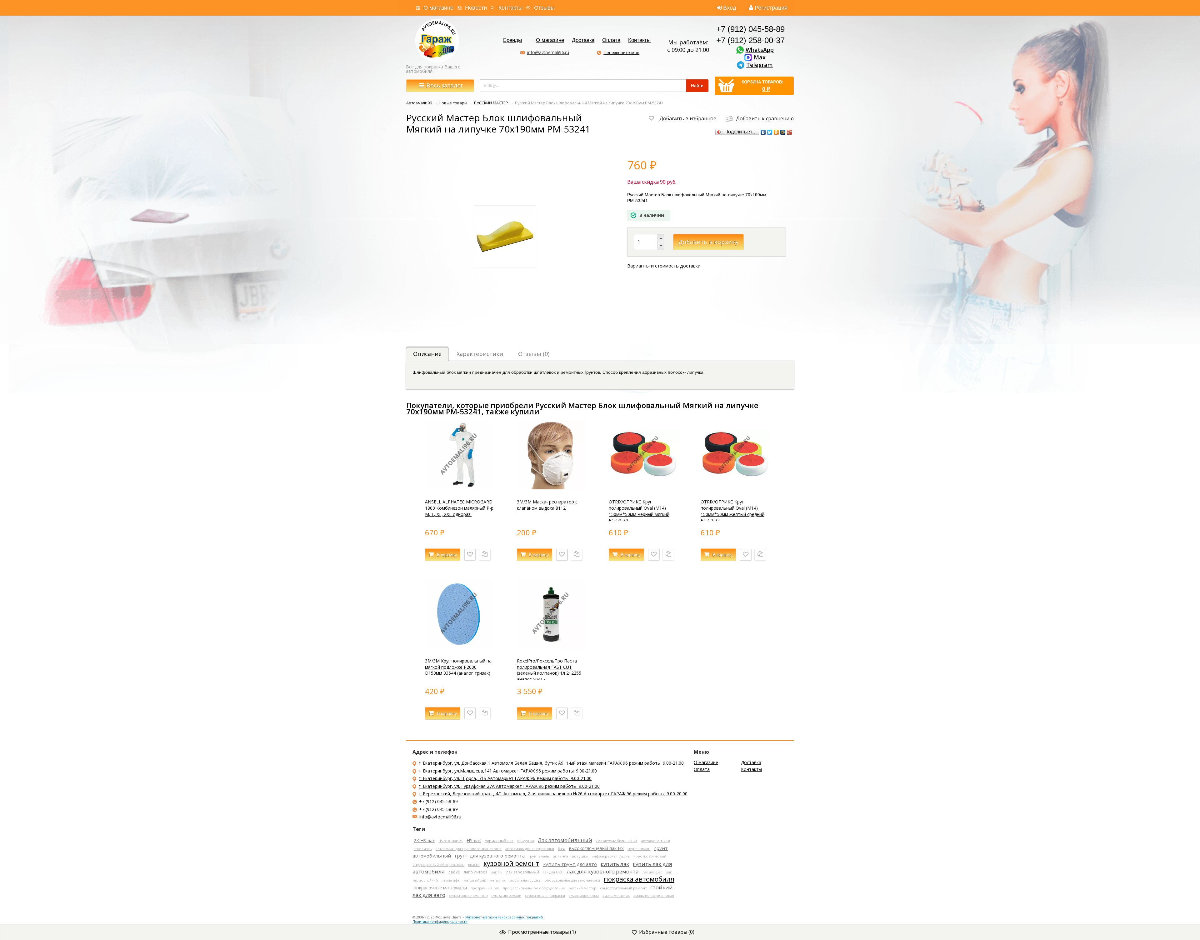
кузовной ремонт (511, 863)
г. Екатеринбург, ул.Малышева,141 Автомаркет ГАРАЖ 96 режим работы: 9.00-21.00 (508, 771)
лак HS (496, 872)
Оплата (611, 40)
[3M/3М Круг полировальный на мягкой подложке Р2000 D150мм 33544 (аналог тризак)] (459, 647)
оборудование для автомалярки (572, 880)
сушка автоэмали (506, 895)
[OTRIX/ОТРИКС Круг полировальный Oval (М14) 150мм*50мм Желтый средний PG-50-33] (735, 488)
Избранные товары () (666, 931)
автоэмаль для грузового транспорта (469, 848)
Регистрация (771, 8)
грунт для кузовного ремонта (490, 855)
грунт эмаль (538, 856)
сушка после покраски (545, 895)
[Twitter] (770, 132)
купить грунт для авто (570, 864)
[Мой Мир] (783, 132)
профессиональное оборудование (534, 888)
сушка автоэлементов (468, 895)
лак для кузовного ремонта (603, 871)
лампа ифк (451, 880)
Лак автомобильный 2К (617, 840)
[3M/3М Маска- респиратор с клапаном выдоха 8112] (551, 488)
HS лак (474, 840)
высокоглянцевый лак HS (596, 848)
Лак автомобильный (565, 840)
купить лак (615, 864)
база (561, 848)
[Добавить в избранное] (470, 555)
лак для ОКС (553, 872)
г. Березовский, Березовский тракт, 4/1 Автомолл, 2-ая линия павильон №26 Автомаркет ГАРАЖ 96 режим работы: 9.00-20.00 (553, 794)
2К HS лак (424, 840)
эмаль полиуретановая (653, 895)
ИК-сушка (525, 840)
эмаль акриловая (584, 895)
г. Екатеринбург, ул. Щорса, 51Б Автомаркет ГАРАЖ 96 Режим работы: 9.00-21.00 (505, 778)
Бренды (512, 40)
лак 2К (454, 872)
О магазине (438, 8)
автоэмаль (423, 848)
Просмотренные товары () (542, 931)
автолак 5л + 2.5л (655, 840)
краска (474, 864)
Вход (729, 8)
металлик (498, 880)
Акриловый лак (499, 840)
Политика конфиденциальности (440, 921)
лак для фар (652, 872)
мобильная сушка (525, 880)
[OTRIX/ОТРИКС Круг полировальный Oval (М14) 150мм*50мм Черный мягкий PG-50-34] (643, 488)
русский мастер (582, 888)
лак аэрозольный (522, 872)
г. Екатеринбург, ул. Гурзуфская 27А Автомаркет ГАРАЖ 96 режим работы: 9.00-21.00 (509, 786)
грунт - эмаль (639, 848)
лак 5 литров (476, 871)
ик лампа (560, 856)
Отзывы (544, 8)
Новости (476, 8)
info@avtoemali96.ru (548, 52)
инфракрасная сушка (611, 856)
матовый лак (474, 880)
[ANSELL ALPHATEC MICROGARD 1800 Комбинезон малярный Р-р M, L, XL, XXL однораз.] (459, 488)
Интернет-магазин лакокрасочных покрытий (504, 917)
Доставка (583, 40)
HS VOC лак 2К (450, 840)
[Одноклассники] (776, 132)
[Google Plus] (789, 132)
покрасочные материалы (440, 888)
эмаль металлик (616, 895)
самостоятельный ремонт (623, 888)
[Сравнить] (485, 555)
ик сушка (580, 856)
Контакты (510, 8)
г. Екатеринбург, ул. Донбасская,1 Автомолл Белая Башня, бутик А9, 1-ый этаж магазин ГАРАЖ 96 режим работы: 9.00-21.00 (551, 763)
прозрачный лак (485, 888)
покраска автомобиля (639, 879)
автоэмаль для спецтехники (529, 848)
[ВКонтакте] (763, 132)
